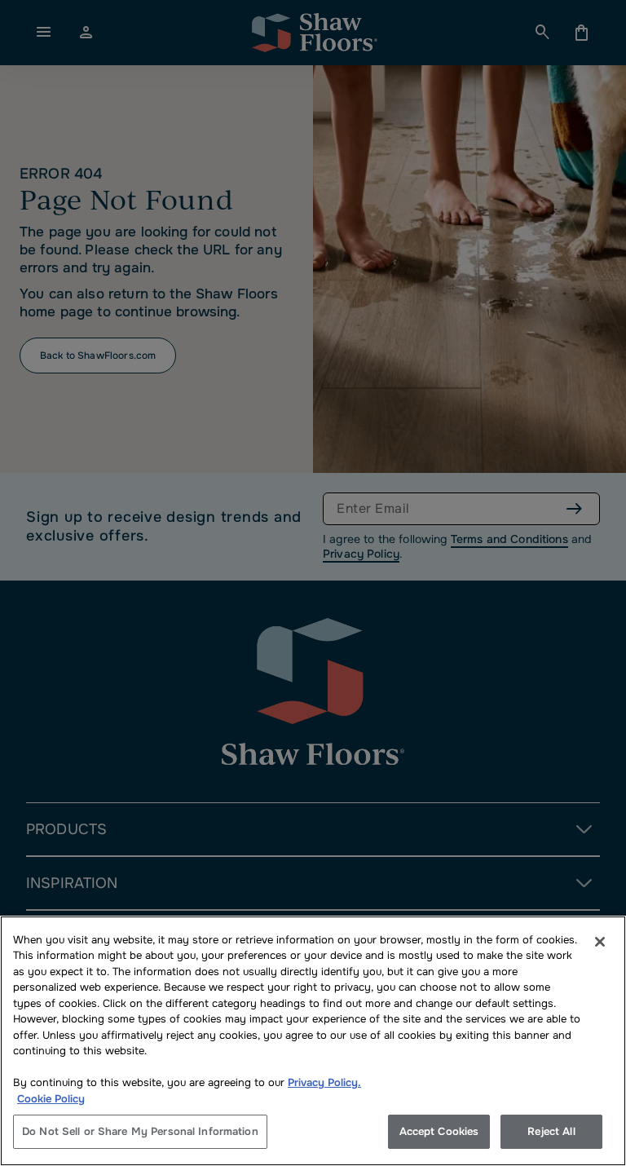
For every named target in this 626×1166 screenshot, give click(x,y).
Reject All (551, 1131)
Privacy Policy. (324, 1082)
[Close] (600, 942)
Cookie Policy (51, 1099)
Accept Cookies (439, 1131)
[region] (313, 1041)
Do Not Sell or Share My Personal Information (140, 1131)
